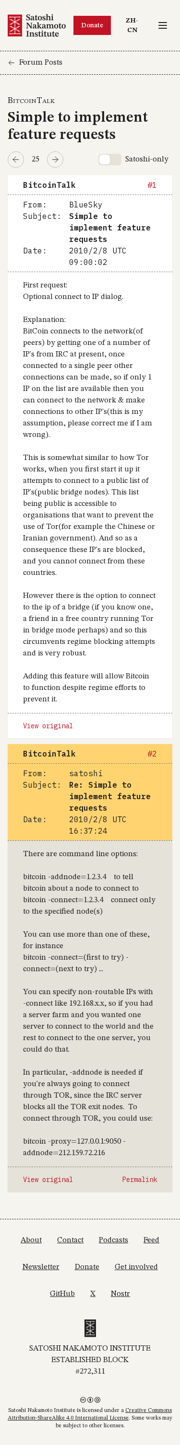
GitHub (62, 1294)
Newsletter (41, 1267)
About (31, 1240)
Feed (151, 1240)
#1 (152, 185)
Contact (70, 1240)
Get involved (136, 1267)
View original (48, 726)
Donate (92, 25)
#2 (152, 753)
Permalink (139, 1179)
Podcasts (113, 1240)
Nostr (120, 1294)
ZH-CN (135, 25)
